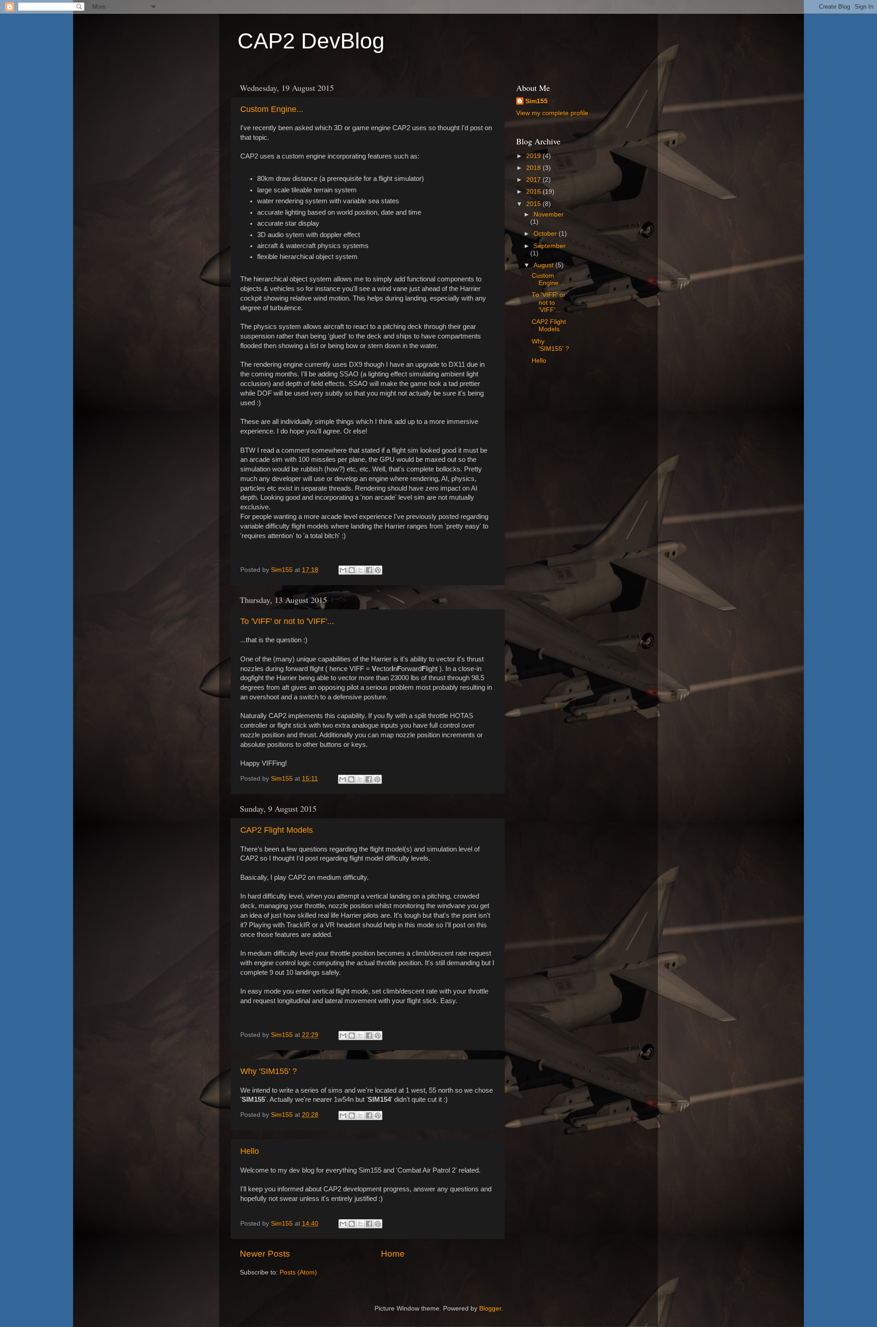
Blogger (490, 1308)
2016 (534, 191)
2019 (534, 156)
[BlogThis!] (351, 570)
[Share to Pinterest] (377, 570)
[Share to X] (360, 570)
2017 (534, 179)
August (544, 265)
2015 (534, 204)
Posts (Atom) (298, 1272)
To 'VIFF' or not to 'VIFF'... (287, 621)
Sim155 (536, 101)
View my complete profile (552, 113)
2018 (534, 167)
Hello (249, 1151)
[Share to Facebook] (369, 570)
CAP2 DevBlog (311, 41)
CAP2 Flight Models (276, 830)
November (549, 214)
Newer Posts (265, 1253)
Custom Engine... (271, 109)
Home (393, 1253)
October (546, 233)
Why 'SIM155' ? (268, 1071)
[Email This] (343, 570)
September (549, 246)
